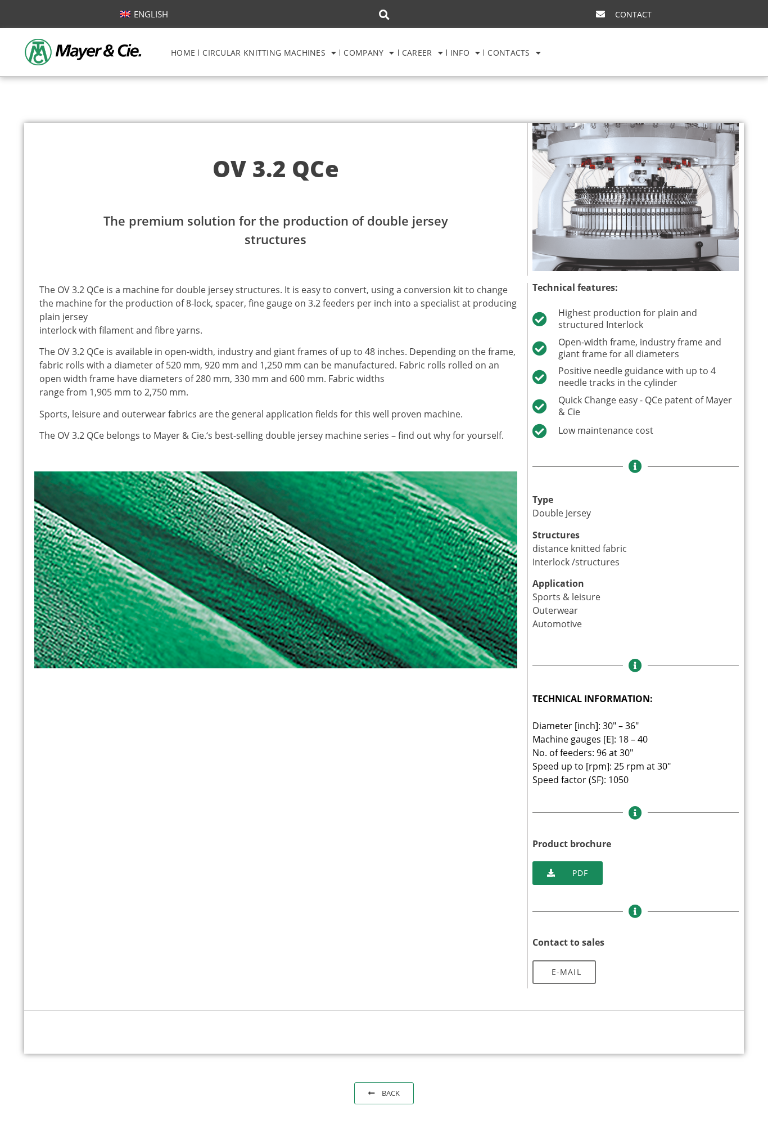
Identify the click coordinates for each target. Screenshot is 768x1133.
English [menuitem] (151, 14)
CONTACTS (508, 52)
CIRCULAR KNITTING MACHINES (264, 52)
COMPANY (363, 52)
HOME (183, 52)
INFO (459, 52)
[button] (384, 14)
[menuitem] (144, 13)
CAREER (417, 52)
